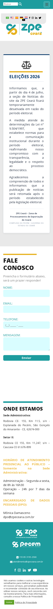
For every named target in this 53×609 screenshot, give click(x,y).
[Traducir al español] (16, 17)
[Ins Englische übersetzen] (21, 17)
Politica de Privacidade (26, 602)
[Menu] (47, 4)
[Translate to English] (12, 17)
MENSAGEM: (11, 335)
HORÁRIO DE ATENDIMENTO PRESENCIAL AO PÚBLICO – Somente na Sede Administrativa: (26, 466)
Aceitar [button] (9, 602)
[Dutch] (26, 17)
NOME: (8, 288)
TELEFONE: (10, 319)
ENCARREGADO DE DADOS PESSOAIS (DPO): (26, 502)
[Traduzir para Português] (7, 17)
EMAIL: (8, 303)
